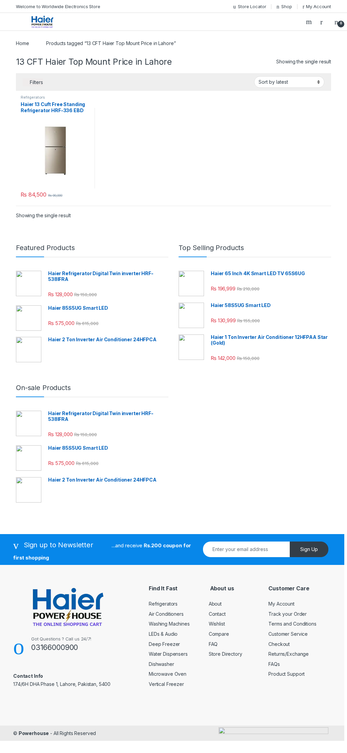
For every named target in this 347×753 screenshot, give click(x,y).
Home (22, 43)
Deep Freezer (164, 644)
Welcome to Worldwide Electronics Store (58, 6)
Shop (286, 6)
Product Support (286, 674)
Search (309, 21)
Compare (219, 634)
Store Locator (252, 6)
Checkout (279, 644)
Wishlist (217, 624)
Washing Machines (169, 624)
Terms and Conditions (292, 624)
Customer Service (288, 634)
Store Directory (225, 654)
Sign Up (309, 549)
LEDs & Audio (163, 634)
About (215, 604)
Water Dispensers (168, 654)
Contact (217, 614)
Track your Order (287, 614)
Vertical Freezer (166, 684)
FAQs (274, 664)
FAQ (213, 644)
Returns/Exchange (288, 654)
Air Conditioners (166, 614)
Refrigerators (33, 97)
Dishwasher (161, 664)
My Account (318, 6)
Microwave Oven (167, 674)
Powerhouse (34, 733)
